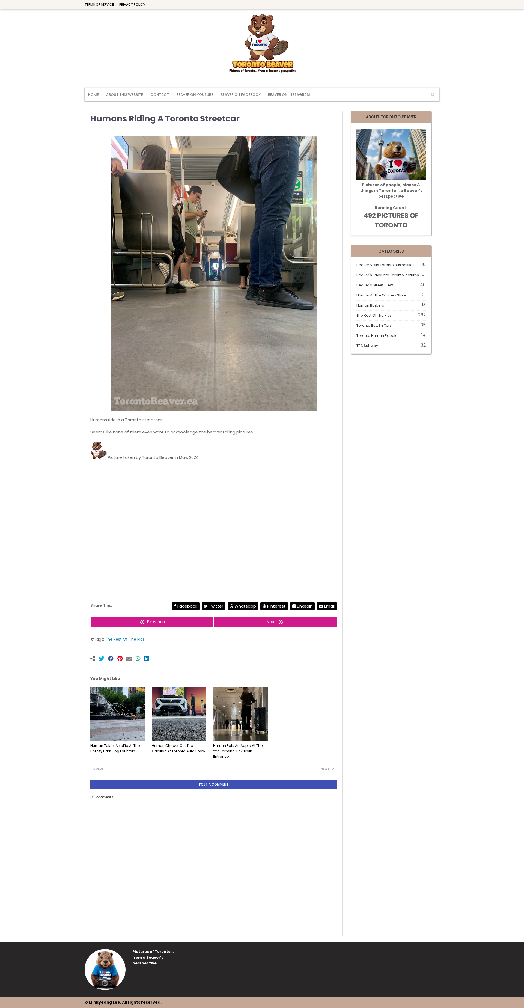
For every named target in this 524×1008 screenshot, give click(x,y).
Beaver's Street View (391, 285)
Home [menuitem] (93, 94)
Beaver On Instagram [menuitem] (289, 94)
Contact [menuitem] (159, 94)
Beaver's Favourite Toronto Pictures (391, 275)
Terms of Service (99, 4)
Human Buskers (391, 305)
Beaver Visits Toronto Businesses (391, 264)
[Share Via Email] (131, 659)
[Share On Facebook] (112, 659)
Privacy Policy (132, 4)
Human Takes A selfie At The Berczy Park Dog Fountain (115, 748)
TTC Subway (391, 345)
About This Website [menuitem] (124, 94)
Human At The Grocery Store (391, 295)
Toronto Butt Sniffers (391, 325)
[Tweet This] (103, 659)
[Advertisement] (213, 525)
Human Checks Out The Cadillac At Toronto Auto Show (178, 748)
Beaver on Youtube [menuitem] (194, 94)
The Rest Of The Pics (125, 639)
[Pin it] (121, 659)
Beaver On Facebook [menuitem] (241, 94)
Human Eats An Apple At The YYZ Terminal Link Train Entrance (238, 751)
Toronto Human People (391, 335)
